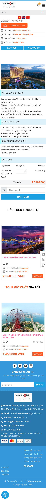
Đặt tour (23, 197)
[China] (28, 17)
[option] (23, 76)
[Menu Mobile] (43, 5)
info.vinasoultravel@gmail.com (26, 413)
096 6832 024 (14, 429)
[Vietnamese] (20, 17)
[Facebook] (15, 366)
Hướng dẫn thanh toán (33, 454)
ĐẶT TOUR (38, 276)
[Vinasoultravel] (8, 5)
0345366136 (18, 425)
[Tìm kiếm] (42, 12)
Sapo (30, 484)
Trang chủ (5, 467)
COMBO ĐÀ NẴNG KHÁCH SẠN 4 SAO (19, 258)
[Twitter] (20, 366)
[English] (24, 17)
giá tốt (23, 287)
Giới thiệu (5, 471)
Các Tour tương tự (23, 210)
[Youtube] (25, 366)
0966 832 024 (20, 417)
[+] (25, 170)
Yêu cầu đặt (34, 48)
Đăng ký (39, 385)
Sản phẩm (5, 475)
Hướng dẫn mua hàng (33, 450)
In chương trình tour (16, 25)
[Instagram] (31, 366)
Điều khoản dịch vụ (32, 461)
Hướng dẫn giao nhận (33, 458)
